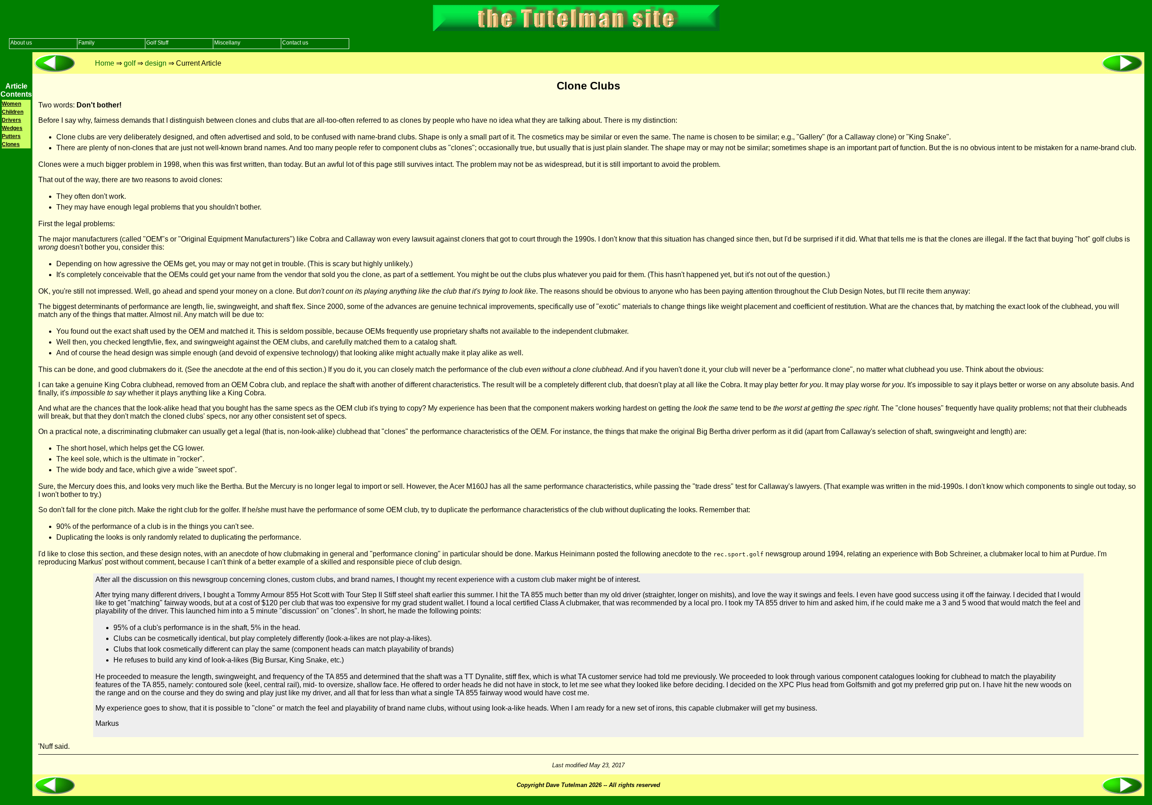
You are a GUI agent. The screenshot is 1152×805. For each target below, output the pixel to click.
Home (104, 63)
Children (12, 112)
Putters (11, 136)
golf (129, 63)
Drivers (11, 120)
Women (11, 104)
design (155, 63)
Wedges (12, 128)
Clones (11, 144)
